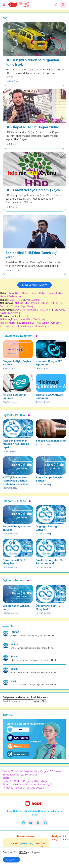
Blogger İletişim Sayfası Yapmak (17, 363)
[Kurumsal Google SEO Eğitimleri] (51, 349)
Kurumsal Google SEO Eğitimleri (49, 363)
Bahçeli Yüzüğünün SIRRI (51, 440)
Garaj (30, 306)
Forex (23, 316)
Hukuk (11, 299)
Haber (25, 293)
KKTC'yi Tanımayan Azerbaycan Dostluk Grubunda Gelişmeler (16, 481)
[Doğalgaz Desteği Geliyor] (51, 514)
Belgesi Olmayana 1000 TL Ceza (17, 528)
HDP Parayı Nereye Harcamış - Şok (33, 190)
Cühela (15, 306)
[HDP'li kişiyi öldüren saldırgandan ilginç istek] (34, 39)
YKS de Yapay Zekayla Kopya (16, 607)
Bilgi (23, 306)
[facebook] (23, 823)
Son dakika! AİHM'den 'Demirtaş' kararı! (31, 255)
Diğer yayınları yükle (33, 284)
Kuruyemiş (19, 309)
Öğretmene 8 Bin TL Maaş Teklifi (15, 562)
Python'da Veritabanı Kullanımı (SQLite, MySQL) (28, 784)
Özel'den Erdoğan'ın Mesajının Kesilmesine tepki (16, 444)
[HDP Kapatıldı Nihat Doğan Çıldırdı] (34, 106)
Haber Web (25, 319)
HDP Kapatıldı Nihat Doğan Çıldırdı (33, 127)
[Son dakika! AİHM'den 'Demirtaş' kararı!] (34, 231)
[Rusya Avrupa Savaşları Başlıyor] (51, 465)
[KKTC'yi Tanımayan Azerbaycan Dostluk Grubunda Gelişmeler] (18, 465)
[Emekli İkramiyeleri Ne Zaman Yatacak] (51, 548)
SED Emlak (23, 322)
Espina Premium (50, 322)
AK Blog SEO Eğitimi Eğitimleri (15, 396)
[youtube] (31, 823)
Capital (15, 316)
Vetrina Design (8, 326)
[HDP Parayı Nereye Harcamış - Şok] (34, 169)
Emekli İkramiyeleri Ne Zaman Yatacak (49, 562)
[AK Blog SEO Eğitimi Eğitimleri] (18, 383)
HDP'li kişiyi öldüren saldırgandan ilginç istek (32, 62)
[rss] (38, 823)
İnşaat (34, 303)
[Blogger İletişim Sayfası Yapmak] (18, 349)
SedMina (35, 322)
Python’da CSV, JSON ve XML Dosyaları (24, 787)
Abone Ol (39, 701)
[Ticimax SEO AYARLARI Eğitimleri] (51, 383)
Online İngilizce (8, 319)
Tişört (6, 777)
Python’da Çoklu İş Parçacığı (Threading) (25, 781)
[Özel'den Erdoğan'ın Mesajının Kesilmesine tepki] (18, 428)
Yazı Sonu (38, 319)
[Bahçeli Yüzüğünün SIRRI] (51, 428)
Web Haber (15, 296)
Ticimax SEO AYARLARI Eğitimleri (49, 396)
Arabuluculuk (32, 299)
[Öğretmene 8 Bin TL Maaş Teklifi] (18, 548)
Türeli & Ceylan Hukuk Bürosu (34, 326)
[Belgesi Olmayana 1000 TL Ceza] (18, 514)
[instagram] (45, 823)
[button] (4, 5)
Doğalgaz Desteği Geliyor (47, 528)
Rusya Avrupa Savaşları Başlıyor (50, 479)
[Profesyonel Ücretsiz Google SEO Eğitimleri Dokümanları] (34, 758)
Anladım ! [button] (11, 859)
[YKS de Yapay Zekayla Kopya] (18, 594)
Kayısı (3, 313)
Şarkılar (44, 303)
